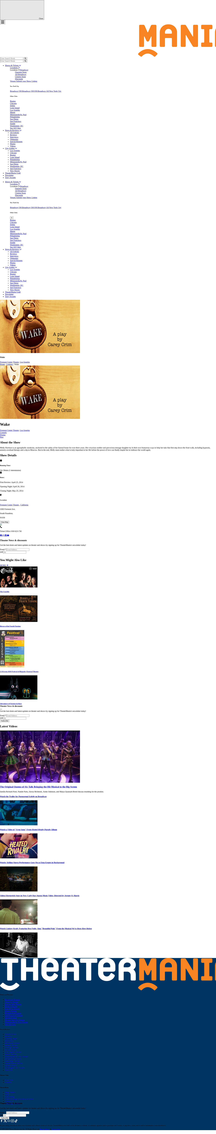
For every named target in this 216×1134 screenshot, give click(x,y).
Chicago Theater (11, 1002)
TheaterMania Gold (12, 173)
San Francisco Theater (14, 1015)
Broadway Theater (12, 1000)
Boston (13, 101)
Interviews (14, 137)
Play (2, 437)
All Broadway (20, 74)
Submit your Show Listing (26, 81)
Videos (13, 146)
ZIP (1, 552)
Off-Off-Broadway (38, 91)
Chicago (13, 103)
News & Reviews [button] (12, 130)
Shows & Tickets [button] (12, 65)
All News (9, 1070)
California (24, 505)
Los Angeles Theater (13, 1004)
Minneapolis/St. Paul (18, 115)
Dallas (12, 106)
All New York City (53, 91)
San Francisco (15, 121)
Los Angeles (15, 110)
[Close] (1, 709)
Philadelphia (15, 117)
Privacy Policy (45, 1129)
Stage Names (10, 1092)
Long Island (15, 108)
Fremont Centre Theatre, (9, 362)
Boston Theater (11, 1006)
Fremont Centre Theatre (9, 505)
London (8, 1082)
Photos (12, 144)
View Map (4, 522)
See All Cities (15, 128)
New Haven (15, 171)
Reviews (13, 135)
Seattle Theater (11, 1018)
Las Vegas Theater (12, 1009)
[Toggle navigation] (2, 22)
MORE (3, 565)
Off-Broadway (25, 91)
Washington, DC (16, 126)
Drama (2, 435)
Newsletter (9, 175)
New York (9, 1080)
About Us (9, 1101)
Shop (7, 1095)
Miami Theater (11, 1011)
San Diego (14, 119)
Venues (13, 81)
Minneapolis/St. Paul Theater (16, 1022)
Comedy (3, 433)
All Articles (14, 133)
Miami (12, 112)
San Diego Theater (12, 1061)
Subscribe (5, 555)
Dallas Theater (10, 1050)
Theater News (10, 1034)
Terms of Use (56, 1129)
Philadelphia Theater (13, 1013)
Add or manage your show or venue (19, 1099)
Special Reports (16, 142)
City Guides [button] (10, 148)
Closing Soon (20, 77)
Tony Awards (10, 178)
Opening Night (11, 1039)
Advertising (9, 1097)
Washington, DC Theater (15, 1020)
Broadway (24, 70)
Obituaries (14, 139)
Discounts (19, 79)
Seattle (12, 124)
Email (3, 549)
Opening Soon (20, 72)
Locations (14, 68)
